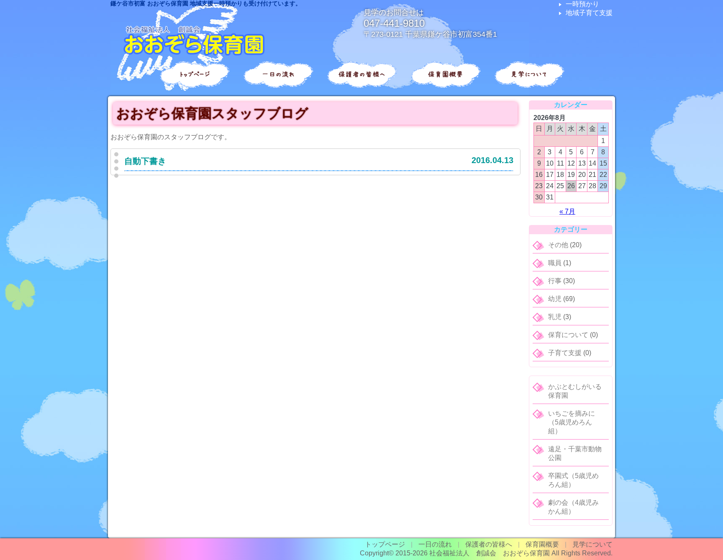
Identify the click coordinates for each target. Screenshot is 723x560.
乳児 (554, 316)
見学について (528, 74)
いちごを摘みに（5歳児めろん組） (571, 422)
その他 (558, 244)
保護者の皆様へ (361, 74)
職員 (554, 262)
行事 (554, 280)
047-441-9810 (394, 23)
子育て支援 (565, 352)
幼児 (554, 298)
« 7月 (567, 211)
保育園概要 (445, 74)
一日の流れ (278, 74)
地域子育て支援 (589, 12)
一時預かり (582, 4)
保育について (568, 334)
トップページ (194, 74)
